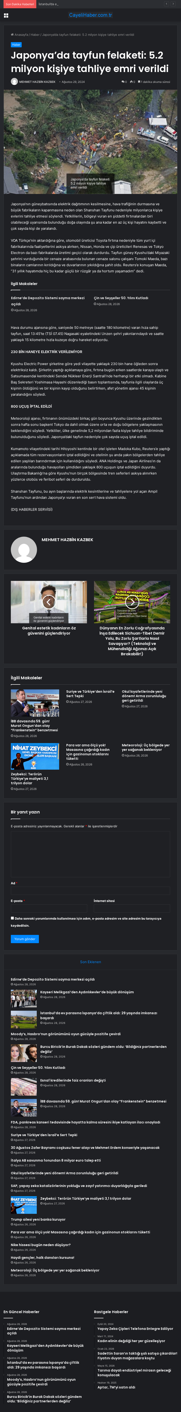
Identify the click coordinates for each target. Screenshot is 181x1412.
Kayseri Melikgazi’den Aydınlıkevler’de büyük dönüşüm (87, 992)
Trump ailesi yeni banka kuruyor (38, 1219)
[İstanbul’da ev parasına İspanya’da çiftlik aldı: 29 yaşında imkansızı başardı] (24, 1019)
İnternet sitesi (104, 901)
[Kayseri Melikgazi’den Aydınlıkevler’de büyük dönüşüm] (24, 998)
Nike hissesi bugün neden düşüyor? (41, 1245)
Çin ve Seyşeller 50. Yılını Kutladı (121, 298)
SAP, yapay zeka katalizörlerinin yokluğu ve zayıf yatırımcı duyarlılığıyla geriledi (79, 1185)
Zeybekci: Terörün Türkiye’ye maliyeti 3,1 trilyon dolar (29, 778)
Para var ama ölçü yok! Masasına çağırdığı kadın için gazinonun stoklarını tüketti (88, 752)
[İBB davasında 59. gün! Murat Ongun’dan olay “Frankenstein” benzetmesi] (35, 703)
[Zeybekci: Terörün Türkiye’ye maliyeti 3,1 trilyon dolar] (35, 756)
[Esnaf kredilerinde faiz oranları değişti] (24, 1087)
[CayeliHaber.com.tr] (90, 15)
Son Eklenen (90, 962)
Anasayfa (21, 34)
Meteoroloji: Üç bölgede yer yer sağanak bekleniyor (146, 747)
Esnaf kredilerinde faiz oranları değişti (73, 1080)
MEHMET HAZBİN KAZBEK (37, 82)
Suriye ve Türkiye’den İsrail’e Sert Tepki (90, 693)
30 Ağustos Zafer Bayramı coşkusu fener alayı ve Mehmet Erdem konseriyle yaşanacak (85, 1147)
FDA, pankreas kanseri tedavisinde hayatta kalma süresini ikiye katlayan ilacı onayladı (85, 1122)
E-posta (18, 901)
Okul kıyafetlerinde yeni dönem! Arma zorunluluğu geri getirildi (144, 696)
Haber (35, 34)
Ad (14, 883)
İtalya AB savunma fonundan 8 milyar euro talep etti (56, 1160)
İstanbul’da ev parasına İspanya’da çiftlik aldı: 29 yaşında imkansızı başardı (92, 4)
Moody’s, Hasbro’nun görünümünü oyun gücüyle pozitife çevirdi (66, 1034)
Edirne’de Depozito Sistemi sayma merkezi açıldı (53, 979)
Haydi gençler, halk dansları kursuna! (42, 1257)
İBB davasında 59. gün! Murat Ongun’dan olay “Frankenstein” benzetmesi (34, 725)
